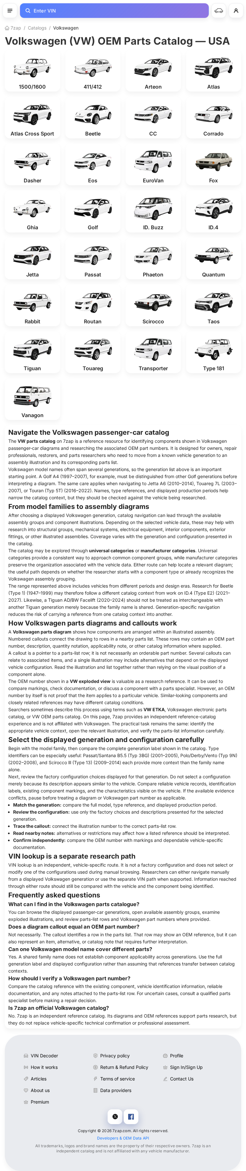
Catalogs (37, 28)
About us (40, 1090)
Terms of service (117, 1078)
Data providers (115, 1090)
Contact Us (181, 1078)
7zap (15, 28)
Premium (40, 1102)
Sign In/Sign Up (186, 1067)
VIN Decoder (44, 1055)
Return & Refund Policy (124, 1067)
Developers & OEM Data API (123, 1138)
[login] (236, 10)
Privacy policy (115, 1055)
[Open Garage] (218, 10)
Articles (38, 1078)
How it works (44, 1067)
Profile (176, 1055)
